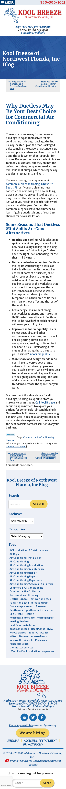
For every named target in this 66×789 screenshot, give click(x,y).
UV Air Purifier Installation (24, 651)
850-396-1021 (52, 2)
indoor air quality (39, 354)
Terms (9, 785)
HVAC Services (17, 632)
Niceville (28, 640)
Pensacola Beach (19, 643)
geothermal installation (39, 610)
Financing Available (33, 32)
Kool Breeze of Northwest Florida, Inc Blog (32, 482)
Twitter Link (10, 434)
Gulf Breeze (16, 613)
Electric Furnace (18, 599)
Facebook (42, 717)
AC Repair (14, 554)
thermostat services (21, 647)
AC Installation (18, 550)
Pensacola (41, 640)
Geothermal (16, 610)
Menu (9, 2)
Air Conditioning (19, 561)
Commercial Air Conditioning (38, 437)
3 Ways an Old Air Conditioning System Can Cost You (18, 85)
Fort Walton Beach (40, 599)
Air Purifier (47, 584)
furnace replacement (21, 606)
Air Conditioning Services (24, 584)
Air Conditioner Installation (25, 557)
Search (38, 504)
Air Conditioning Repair (23, 572)
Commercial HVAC (16, 446)
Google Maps (24, 717)
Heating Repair (45, 617)
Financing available (21, 725)
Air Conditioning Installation (26, 565)
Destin (36, 591)
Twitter (33, 717)
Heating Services (19, 621)
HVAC (50, 628)
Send (47, 783)
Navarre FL (15, 640)
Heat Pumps (38, 628)
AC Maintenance (38, 550)
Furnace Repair (39, 602)
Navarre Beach (38, 636)
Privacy (3, 785)
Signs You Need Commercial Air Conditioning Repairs (45, 83)
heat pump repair (19, 628)
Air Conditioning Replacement (27, 580)
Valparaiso (48, 651)
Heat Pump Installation (22, 625)
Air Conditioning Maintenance (27, 569)
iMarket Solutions (20, 760)
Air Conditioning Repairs (23, 576)
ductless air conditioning (23, 595)
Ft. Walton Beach (19, 602)
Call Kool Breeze (45, 402)
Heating (29, 613)
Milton (13, 636)
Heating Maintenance (22, 617)
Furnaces (41, 606)
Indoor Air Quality (38, 632)
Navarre (10, 440)
